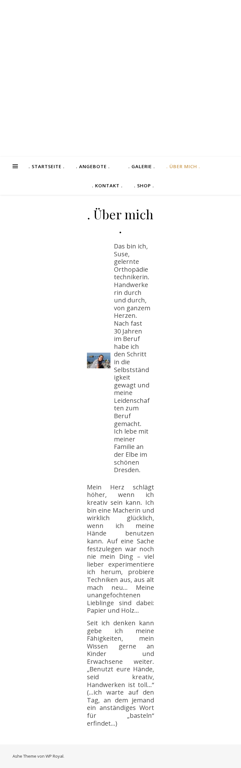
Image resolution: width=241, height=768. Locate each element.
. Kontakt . (107, 185)
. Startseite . (47, 166)
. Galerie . (141, 166)
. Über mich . (183, 166)
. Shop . (144, 185)
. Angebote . (93, 166)
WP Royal (54, 756)
